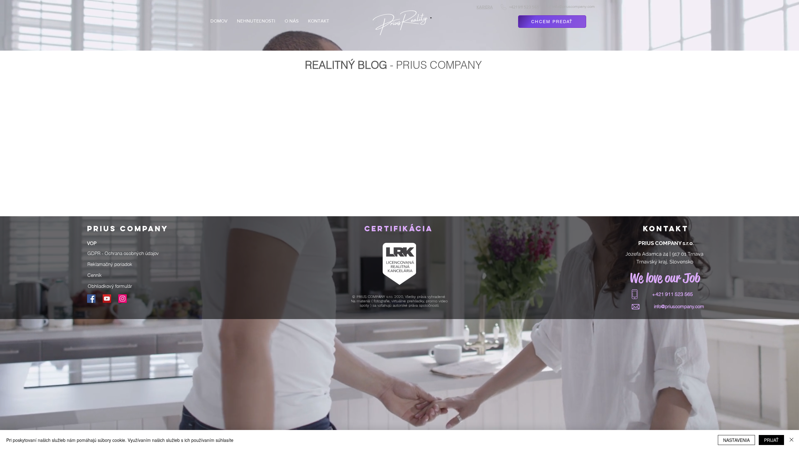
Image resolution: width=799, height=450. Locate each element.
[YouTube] (107, 298)
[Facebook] (91, 298)
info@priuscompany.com (573, 6)
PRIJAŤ (771, 440)
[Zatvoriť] (791, 440)
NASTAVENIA (736, 440)
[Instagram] (122, 298)
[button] (123, 253)
